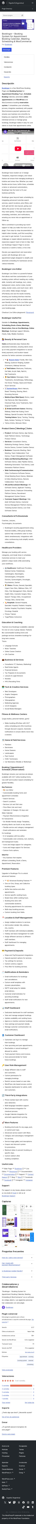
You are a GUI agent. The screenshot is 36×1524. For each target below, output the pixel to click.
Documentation (9, 1174)
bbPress (6, 1486)
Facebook (7, 1180)
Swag (22, 1473)
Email (14, 1193)
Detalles (7, 57)
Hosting (4, 1453)
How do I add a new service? (12, 1258)
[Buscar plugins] (22, 15)
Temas (21, 1449)
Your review (6, 1402)
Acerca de (5, 1446)
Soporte (7, 77)
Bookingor (8, 44)
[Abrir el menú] (33, 3)
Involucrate (23, 1462)
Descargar (6, 49)
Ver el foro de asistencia (10, 1417)
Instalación (8, 67)
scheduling (30, 1364)
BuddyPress (7, 1489)
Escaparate (23, 1446)
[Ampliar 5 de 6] (31, 1207)
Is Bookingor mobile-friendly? (12, 1271)
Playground (30, 312)
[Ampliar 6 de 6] (31, 1235)
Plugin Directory (7, 8)
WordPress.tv (7, 1473)
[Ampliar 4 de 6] (15, 1241)
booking (31, 1356)
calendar (30, 1360)
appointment (23, 1356)
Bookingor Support (8, 1196)
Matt (4, 1482)
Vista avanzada (7, 1370)
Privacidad (5, 1456)
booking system (22, 1360)
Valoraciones (8, 62)
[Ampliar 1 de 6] (15, 1207)
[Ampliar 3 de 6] (15, 1231)
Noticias (5, 1449)
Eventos (22, 1466)
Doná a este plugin (8, 1434)
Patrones (22, 1456)
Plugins (21, 1453)
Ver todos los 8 (29, 1352)
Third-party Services (9, 1277)
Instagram (29, 1180)
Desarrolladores (7, 1469)
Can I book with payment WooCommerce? (11, 1264)
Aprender (5, 1462)
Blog (19, 1177)
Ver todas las (29, 1402)
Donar (22, 1469)
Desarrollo (7, 72)
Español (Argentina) (13, 1498)
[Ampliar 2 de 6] (15, 1220)
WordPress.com (8, 1479)
